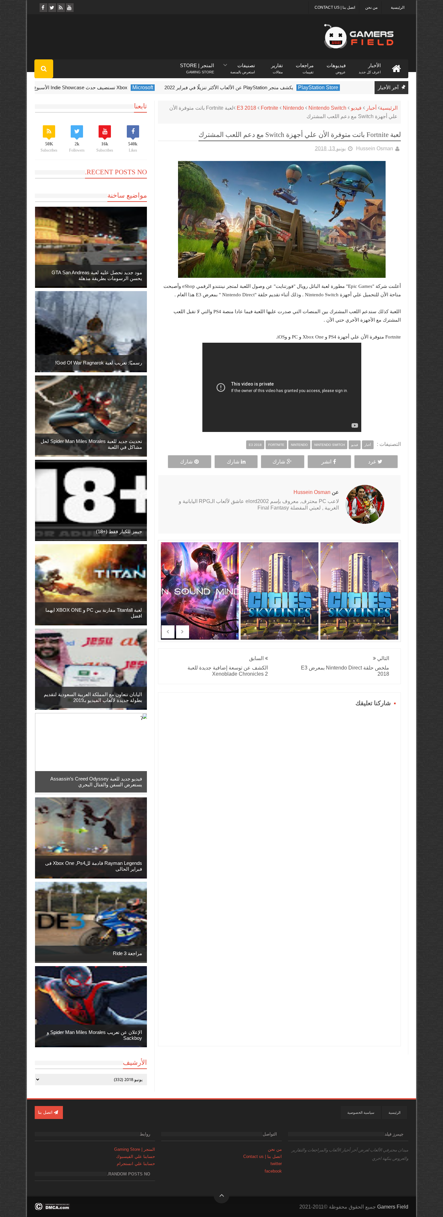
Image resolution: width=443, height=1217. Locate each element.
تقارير (277, 66)
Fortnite (269, 108)
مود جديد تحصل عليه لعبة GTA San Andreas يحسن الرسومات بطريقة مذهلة (97, 275)
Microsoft (158, 87)
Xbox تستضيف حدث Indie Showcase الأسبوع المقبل (88, 87)
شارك (278, 461)
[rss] (60, 7)
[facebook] (43, 7)
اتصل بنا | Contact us (335, 7)
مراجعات (305, 66)
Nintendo (293, 108)
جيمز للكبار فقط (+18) (119, 531)
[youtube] (69, 7)
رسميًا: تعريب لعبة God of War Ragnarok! (98, 362)
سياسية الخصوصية (360, 1112)
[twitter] (51, 7)
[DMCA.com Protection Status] (52, 1208)
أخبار (371, 108)
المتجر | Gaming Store (134, 1149)
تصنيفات (242, 66)
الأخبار (370, 66)
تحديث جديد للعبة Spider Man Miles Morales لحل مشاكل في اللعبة (91, 444)
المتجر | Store (197, 66)
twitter (276, 1163)
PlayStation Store (334, 87)
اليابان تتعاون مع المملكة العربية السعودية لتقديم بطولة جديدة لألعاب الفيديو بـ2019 (93, 697)
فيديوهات (336, 66)
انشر (326, 461)
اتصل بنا (46, 1112)
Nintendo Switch (327, 108)
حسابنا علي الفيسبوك (135, 1156)
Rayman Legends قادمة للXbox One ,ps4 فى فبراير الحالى (93, 866)
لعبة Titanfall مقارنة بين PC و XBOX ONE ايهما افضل (93, 613)
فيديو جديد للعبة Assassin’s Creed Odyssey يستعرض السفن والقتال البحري (96, 781)
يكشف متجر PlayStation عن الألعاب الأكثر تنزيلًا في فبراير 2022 (244, 87)
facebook (273, 1171)
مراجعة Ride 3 (127, 953)
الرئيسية (397, 7)
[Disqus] (279, 790)
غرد (372, 461)
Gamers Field (392, 1207)
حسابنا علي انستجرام (136, 1163)
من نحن (371, 7)
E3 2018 (246, 108)
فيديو (356, 108)
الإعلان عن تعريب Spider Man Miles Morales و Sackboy (94, 1035)
